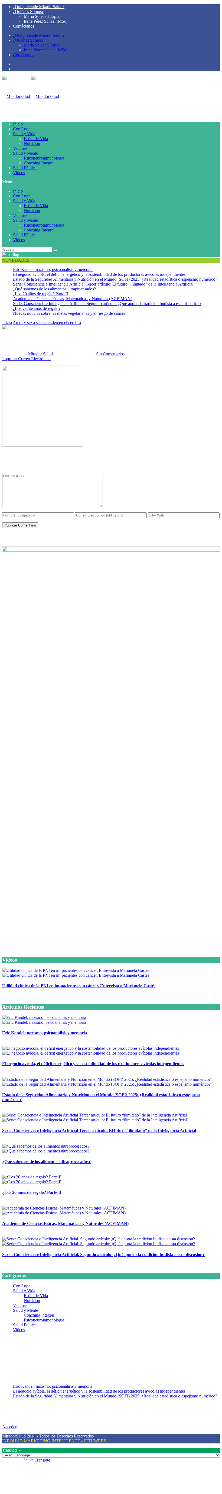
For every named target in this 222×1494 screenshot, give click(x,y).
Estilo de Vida (36, 138)
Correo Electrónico (34, 358)
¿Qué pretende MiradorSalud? (38, 6)
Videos (19, 172)
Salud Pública (25, 167)
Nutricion (32, 1300)
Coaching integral (39, 1315)
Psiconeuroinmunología (44, 158)
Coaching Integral (39, 163)
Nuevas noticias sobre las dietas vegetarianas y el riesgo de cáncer (69, 313)
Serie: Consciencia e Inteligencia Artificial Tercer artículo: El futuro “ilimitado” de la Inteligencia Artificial (103, 284)
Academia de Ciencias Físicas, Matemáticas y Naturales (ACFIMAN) (72, 298)
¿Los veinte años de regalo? (36, 308)
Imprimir (9, 358)
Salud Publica (25, 1325)
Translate (42, 1460)
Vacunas (20, 148)
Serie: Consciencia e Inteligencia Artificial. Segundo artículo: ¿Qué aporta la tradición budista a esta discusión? (107, 303)
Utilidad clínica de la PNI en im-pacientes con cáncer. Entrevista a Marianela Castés (78, 985)
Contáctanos (23, 26)
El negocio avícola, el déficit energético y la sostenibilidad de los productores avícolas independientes (99, 274)
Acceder (9, 1427)
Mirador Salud (40, 354)
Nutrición (32, 143)
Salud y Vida (24, 133)
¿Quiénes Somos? (28, 11)
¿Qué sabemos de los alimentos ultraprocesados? (54, 289)
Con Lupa (21, 129)
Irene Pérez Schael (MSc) (45, 21)
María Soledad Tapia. (42, 16)
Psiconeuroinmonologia (44, 1320)
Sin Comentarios (110, 354)
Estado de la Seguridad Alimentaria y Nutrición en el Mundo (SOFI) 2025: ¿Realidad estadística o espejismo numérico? (115, 279)
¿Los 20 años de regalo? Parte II (40, 293)
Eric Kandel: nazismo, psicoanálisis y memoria (53, 269)
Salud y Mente (25, 153)
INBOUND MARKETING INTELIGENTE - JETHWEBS (54, 1441)
